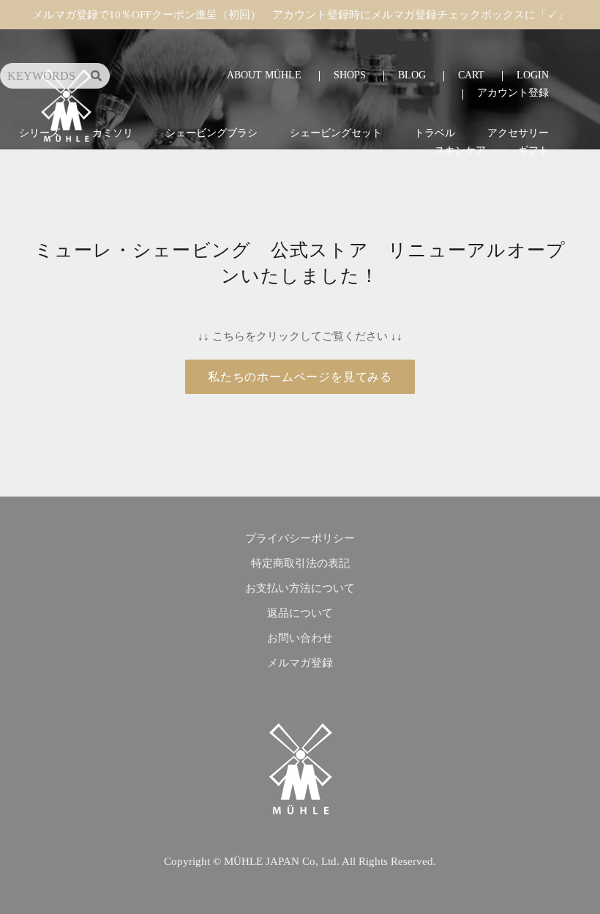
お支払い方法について (300, 588)
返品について (300, 613)
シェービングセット (336, 132)
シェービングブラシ (211, 132)
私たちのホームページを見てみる (300, 377)
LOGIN (533, 75)
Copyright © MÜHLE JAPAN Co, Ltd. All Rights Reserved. (300, 861)
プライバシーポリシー (300, 538)
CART (471, 75)
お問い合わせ (300, 638)
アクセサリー (518, 132)
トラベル (434, 132)
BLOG (412, 75)
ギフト (533, 150)
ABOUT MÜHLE (264, 75)
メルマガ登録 (300, 663)
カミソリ (112, 132)
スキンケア (460, 150)
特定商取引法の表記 (300, 563)
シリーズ (39, 132)
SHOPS (350, 75)
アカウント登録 (513, 92)
